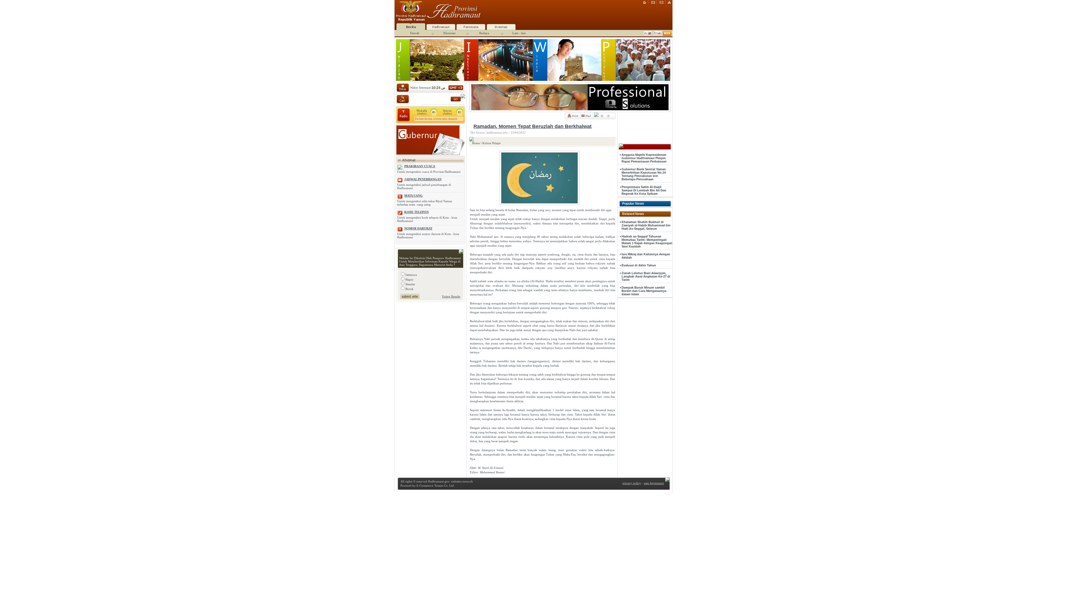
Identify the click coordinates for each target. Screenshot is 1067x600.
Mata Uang (413, 195)
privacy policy (631, 483)
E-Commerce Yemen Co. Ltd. (435, 485)
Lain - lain (519, 33)
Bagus (409, 279)
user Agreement (654, 483)
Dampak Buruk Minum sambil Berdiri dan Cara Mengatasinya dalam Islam (644, 291)
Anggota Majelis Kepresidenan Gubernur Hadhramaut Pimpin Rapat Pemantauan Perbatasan (644, 158)
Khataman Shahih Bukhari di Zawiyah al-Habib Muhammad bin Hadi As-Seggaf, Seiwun (646, 225)
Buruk (409, 289)
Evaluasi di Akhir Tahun (639, 265)
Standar (410, 284)
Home (476, 143)
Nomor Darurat (418, 228)
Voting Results (451, 296)
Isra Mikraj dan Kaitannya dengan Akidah (646, 255)
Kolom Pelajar (491, 143)
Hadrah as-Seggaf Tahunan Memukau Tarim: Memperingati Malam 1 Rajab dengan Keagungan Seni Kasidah (647, 241)
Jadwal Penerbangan (423, 179)
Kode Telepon (416, 212)
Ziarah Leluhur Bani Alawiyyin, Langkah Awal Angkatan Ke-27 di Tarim (646, 276)
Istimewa (411, 274)
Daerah (414, 33)
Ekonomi (449, 33)
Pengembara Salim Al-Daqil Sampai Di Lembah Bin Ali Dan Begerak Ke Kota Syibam (644, 190)
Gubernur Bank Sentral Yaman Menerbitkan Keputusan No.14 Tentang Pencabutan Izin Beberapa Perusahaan (644, 174)
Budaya (484, 33)
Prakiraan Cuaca (419, 166)
